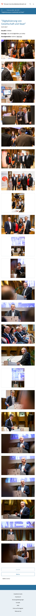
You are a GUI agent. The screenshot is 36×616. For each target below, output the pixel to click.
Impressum (18, 597)
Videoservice (18, 611)
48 (14, 33)
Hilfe (18, 605)
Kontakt (18, 602)
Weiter (18, 574)
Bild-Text (19, 36)
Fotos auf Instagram (18, 608)
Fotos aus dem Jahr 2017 (13, 10)
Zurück (18, 569)
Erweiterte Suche (18, 594)
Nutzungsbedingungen (18, 599)
